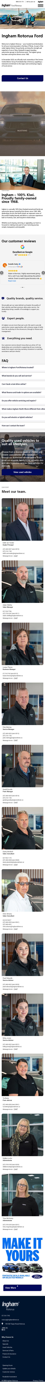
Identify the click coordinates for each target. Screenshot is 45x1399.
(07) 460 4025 (7, 791)
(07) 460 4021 (7, 919)
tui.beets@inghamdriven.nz (11, 1102)
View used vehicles (23, 467)
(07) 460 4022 (7, 980)
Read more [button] (12, 276)
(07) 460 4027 (7, 544)
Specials (5, 1339)
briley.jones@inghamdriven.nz (12, 1042)
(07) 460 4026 (7, 1100)
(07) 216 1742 (7, 546)
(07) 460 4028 (7, 855)
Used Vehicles (7, 1342)
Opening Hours (8, 1360)
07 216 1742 (6, 1311)
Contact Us (22, 78)
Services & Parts (8, 1346)
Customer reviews (9, 1367)
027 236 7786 (7, 606)
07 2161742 (6, 669)
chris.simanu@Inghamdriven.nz (13, 922)
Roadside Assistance (10, 1372)
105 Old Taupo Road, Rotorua (15, 1319)
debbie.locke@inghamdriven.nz (12, 1162)
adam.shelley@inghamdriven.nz (13, 611)
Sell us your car (30, 1)
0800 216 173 (20, 1)
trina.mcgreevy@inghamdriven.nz (13, 1222)
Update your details (9, 1364)
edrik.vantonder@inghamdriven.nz (13, 548)
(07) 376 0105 (7, 1160)
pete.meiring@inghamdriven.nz (12, 733)
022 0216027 (7, 915)
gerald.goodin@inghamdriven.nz (13, 795)
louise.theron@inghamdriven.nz (13, 671)
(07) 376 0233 (7, 1220)
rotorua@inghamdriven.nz (10, 1315)
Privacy (35, 1376)
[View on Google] (5, 265)
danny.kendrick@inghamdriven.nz (13, 857)
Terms (41, 1376)
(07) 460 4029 (7, 917)
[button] (1, 270)
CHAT (16, 551)
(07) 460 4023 (7, 729)
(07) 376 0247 (7, 608)
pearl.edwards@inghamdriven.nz (13, 982)
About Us (6, 1336)
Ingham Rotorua (12, 1376)
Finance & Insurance (9, 1349)
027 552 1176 (7, 853)
